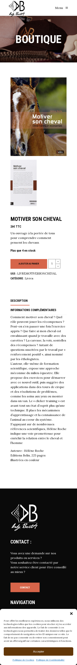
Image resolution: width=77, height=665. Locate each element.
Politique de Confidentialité (50, 659)
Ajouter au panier (29, 263)
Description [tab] (19, 300)
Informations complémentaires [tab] (33, 310)
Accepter (38, 651)
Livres (29, 278)
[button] (71, 613)
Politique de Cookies (23, 659)
